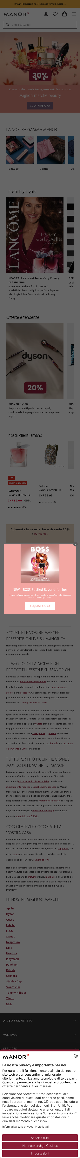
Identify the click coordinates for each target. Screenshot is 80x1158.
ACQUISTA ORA (40, 605)
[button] (75, 544)
